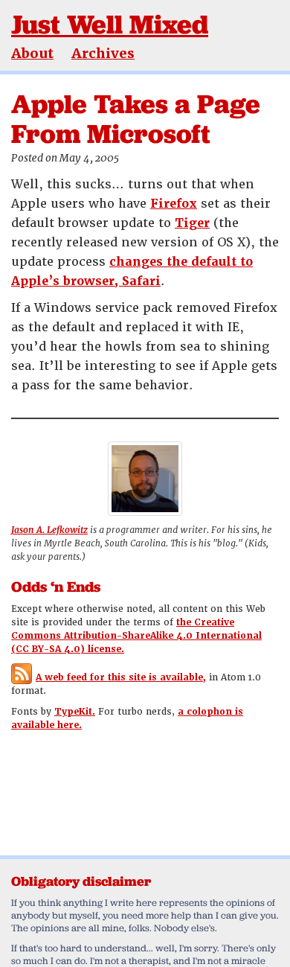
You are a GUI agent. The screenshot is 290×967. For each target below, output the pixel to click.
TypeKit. (74, 712)
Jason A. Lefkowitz (49, 530)
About (32, 53)
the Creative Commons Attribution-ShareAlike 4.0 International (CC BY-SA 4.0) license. (136, 635)
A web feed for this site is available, (121, 677)
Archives (103, 53)
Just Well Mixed (109, 24)
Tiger (192, 223)
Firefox (173, 203)
